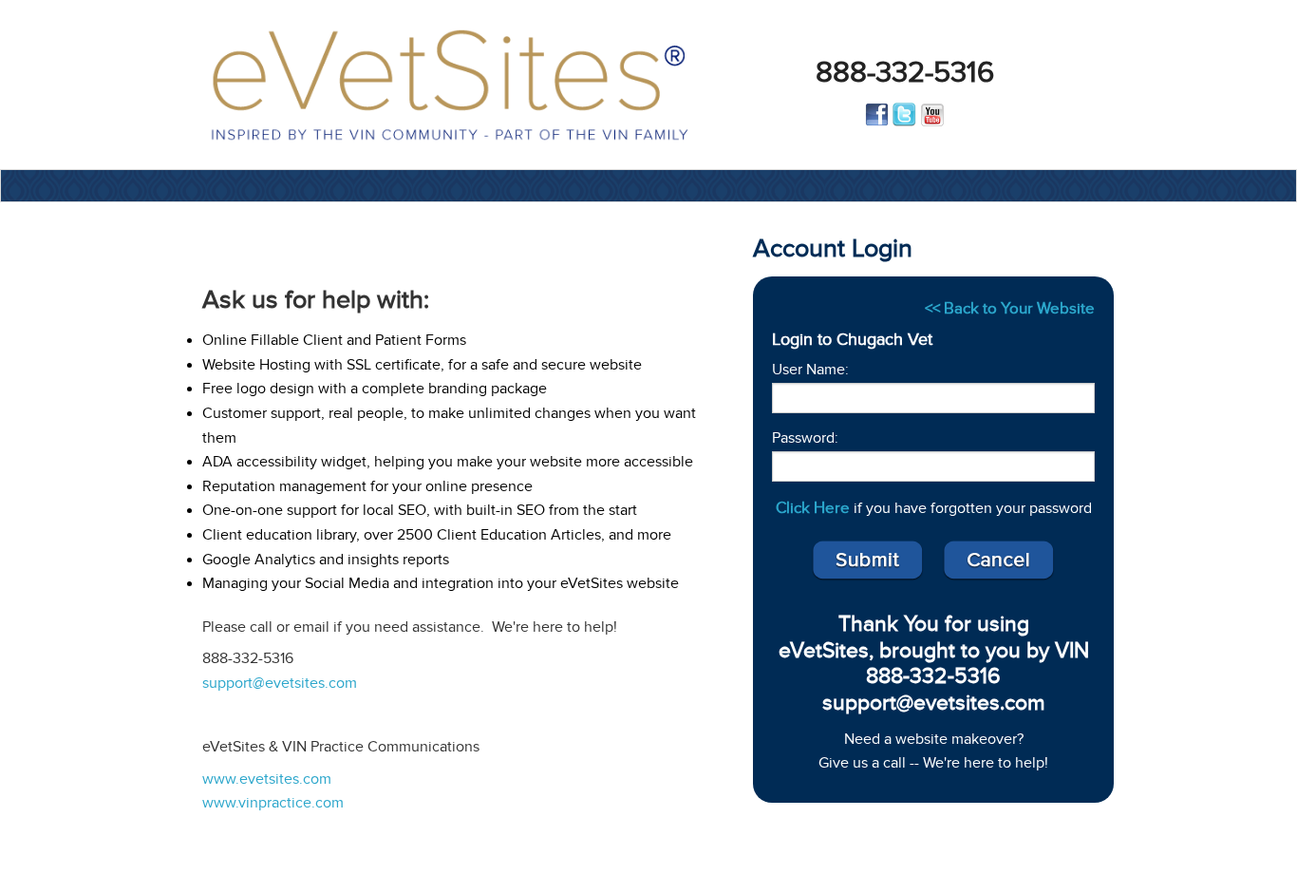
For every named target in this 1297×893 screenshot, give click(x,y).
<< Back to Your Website (1010, 308)
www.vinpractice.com (273, 802)
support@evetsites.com (279, 683)
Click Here (813, 508)
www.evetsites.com (266, 779)
